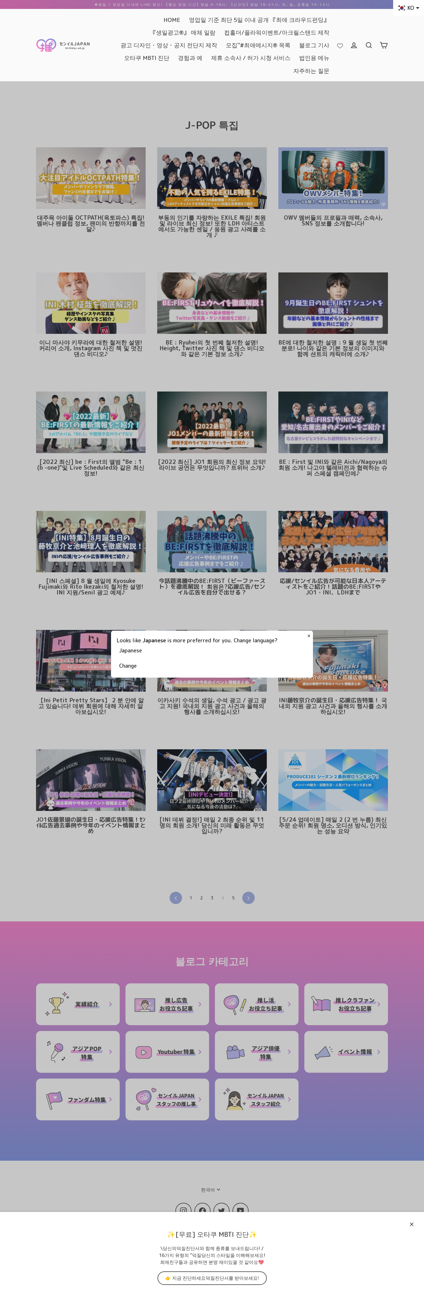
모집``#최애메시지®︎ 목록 (258, 45)
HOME (172, 20)
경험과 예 (190, 58)
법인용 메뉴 (314, 58)
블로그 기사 (314, 45)
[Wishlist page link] (340, 45)
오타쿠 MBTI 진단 (146, 58)
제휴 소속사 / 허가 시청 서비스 (250, 58)
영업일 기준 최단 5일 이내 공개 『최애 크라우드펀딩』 (259, 20)
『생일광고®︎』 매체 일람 (182, 32)
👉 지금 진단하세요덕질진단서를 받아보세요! (212, 1278)
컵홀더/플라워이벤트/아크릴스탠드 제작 (276, 32)
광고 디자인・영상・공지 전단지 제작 (169, 45)
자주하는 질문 (311, 71)
